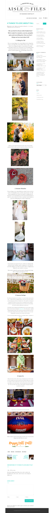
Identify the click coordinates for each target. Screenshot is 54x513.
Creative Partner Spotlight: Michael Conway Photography (40, 42)
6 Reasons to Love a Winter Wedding (40, 46)
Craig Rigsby (39, 59)
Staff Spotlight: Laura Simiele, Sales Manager (41, 32)
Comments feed (40, 97)
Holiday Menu (21, 308)
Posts (40, 18)
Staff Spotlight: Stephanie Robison (40, 39)
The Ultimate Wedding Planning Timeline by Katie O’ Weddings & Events (40, 74)
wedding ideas (19, 451)
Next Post (25, 457)
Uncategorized (17, 27)
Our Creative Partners (31, 18)
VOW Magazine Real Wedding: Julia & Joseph (41, 64)
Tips (14, 27)
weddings (24, 451)
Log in (38, 93)
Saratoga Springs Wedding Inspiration (40, 35)
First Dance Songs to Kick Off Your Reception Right (41, 60)
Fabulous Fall (11, 27)
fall (9, 451)
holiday (13, 451)
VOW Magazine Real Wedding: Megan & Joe (41, 69)
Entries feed (39, 95)
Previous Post (15, 457)
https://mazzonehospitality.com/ (34, 510)
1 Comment (31, 26)
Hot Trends (15, 459)
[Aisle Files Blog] (27, 16)
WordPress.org (40, 99)
